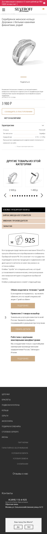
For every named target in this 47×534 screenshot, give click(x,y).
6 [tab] (22, 195)
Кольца (5, 410)
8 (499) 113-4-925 (18, 499)
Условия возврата (19, 453)
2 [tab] (12, 195)
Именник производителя (15, 221)
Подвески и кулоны (11, 405)
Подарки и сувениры (11, 426)
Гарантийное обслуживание (15, 448)
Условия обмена (20, 459)
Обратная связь (11, 504)
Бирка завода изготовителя (17, 215)
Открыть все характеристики (25, 146)
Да (18, 527)
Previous (5, 195)
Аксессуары (7, 421)
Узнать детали (23, 329)
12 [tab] (36, 195)
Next (42, 195)
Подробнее (23, 305)
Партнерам (23, 442)
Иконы (5, 437)
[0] (41, 10)
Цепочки (6, 394)
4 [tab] (17, 195)
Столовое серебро (10, 432)
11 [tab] (34, 195)
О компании (22, 464)
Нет (28, 527)
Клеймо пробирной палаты (16, 210)
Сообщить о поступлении (18, 111)
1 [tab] (10, 195)
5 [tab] (19, 195)
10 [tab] (32, 195)
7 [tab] (24, 195)
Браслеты (6, 400)
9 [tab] (29, 195)
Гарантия (7, 226)
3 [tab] (15, 195)
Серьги (5, 416)
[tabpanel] (23, 51)
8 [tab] (27, 195)
